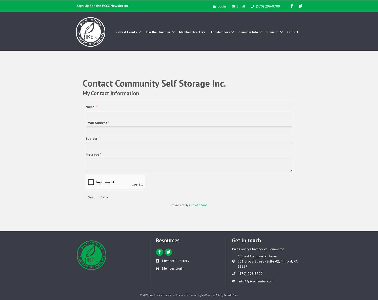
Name (90, 107)
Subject (91, 138)
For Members (220, 32)
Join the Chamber (158, 32)
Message (92, 154)
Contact (292, 32)
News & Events (126, 32)
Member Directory (192, 32)
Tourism (272, 32)
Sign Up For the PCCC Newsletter (102, 5)
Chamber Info (248, 32)
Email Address (96, 123)
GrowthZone (198, 205)
